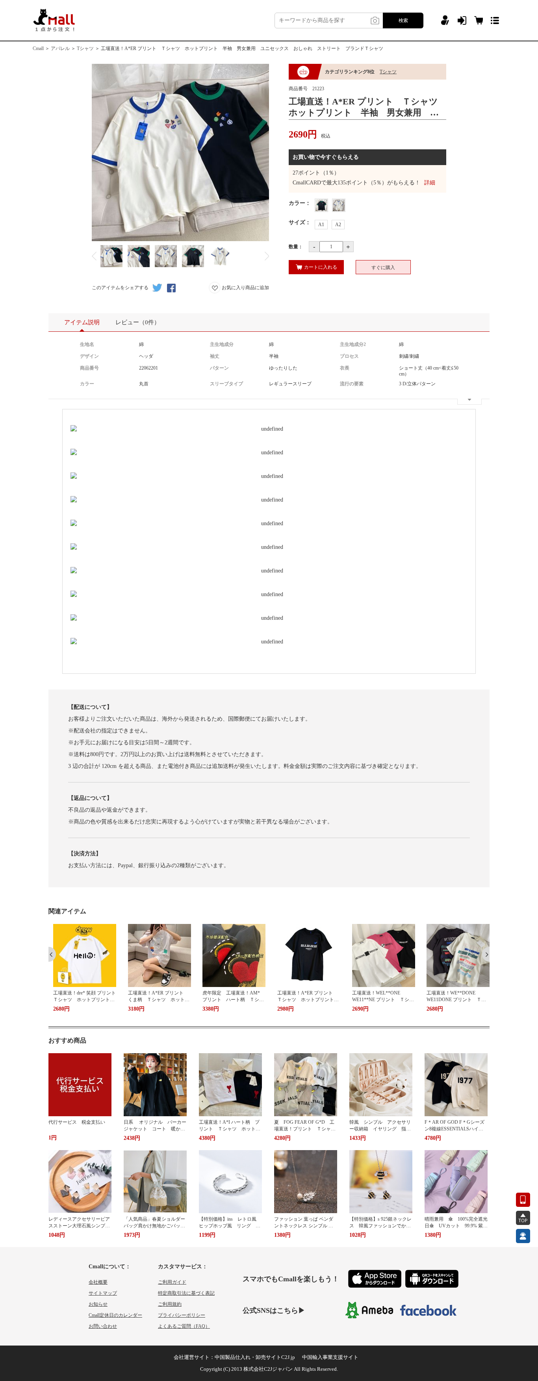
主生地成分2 (353, 344)
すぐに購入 (383, 267)
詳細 (429, 183)
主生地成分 (222, 344)
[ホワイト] (338, 205)
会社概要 (98, 1282)
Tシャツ (85, 48)
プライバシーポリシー (181, 1315)
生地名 (87, 344)
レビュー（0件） (137, 322)
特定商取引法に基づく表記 (186, 1293)
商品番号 (89, 368)
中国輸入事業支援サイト (330, 1357)
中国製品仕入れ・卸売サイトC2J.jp (255, 1357)
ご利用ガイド (172, 1282)
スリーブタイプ (226, 384)
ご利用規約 (170, 1304)
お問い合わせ (103, 1326)
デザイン (89, 356)
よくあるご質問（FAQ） (184, 1326)
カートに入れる (320, 267)
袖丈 (214, 356)
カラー (87, 384)
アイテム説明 (82, 322)
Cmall (38, 48)
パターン (219, 368)
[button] (52, 954)
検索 (403, 20)
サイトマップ (103, 1293)
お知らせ (98, 1304)
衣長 (344, 368)
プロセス (349, 356)
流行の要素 (352, 384)
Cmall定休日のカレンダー (115, 1315)
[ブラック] (321, 205)
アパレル (60, 48)
